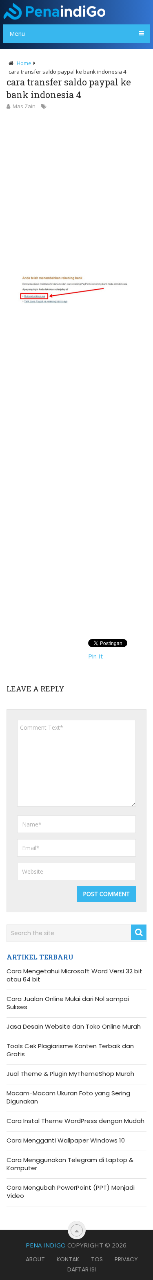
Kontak (68, 1259)
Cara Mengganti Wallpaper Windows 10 (66, 1140)
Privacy (126, 1259)
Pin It (95, 656)
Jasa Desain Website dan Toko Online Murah (74, 1027)
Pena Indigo (46, 1245)
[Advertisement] (76, 191)
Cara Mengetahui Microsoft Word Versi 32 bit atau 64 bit (74, 975)
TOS (97, 1259)
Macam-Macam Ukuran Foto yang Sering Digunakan (68, 1097)
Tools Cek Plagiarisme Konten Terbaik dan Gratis (70, 1050)
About (35, 1259)
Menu (17, 33)
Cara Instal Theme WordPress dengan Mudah (75, 1121)
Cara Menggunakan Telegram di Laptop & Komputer (70, 1164)
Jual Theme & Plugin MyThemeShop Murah (70, 1074)
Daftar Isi (81, 1269)
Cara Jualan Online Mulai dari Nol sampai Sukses (68, 1003)
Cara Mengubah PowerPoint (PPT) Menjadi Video (71, 1192)
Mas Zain (24, 106)
